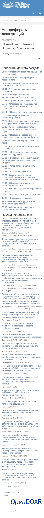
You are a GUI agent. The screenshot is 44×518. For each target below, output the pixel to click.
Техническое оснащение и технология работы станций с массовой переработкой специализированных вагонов (20, 242)
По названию (8, 48)
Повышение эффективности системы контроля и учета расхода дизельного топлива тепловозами (20, 345)
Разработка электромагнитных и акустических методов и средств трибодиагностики (17, 325)
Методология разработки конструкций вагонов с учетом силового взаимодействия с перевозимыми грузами (20, 380)
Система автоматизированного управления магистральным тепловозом (21, 335)
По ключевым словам (25, 48)
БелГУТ (14, 511)
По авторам (27, 44)
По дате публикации (11, 44)
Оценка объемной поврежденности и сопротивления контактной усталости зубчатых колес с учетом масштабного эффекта (20, 425)
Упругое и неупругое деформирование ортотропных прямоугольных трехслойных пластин (20, 392)
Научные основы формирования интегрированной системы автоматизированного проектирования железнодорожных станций (20, 258)
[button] (33, 13)
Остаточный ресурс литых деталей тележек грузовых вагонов (19, 402)
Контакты (7, 492)
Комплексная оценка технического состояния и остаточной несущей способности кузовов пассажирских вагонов (19, 476)
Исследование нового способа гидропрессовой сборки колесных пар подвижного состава (20, 450)
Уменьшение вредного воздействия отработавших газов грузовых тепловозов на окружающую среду (22, 357)
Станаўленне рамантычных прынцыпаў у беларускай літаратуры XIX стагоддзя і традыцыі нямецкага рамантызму (21, 314)
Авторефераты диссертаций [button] (13, 20)
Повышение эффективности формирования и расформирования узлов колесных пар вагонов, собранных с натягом (22, 438)
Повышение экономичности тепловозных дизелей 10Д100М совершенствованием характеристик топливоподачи (21, 368)
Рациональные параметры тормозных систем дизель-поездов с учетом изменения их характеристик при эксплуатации (20, 463)
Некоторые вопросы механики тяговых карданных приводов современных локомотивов (20, 412)
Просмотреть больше (10, 486)
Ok (39, 58)
